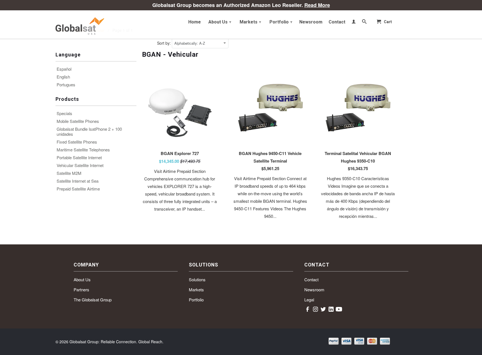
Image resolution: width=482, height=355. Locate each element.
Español (64, 69)
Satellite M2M (69, 173)
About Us (219, 22)
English (63, 76)
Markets (250, 22)
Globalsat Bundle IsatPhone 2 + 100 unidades (89, 132)
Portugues (66, 84)
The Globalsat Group (93, 299)
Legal (309, 299)
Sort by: (164, 43)
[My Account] (353, 22)
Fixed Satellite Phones (77, 141)
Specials (64, 113)
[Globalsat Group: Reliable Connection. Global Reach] (96, 25)
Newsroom (310, 22)
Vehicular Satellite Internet (80, 165)
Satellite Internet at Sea (77, 181)
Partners (81, 289)
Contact (337, 22)
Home (194, 22)
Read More (317, 5)
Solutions (197, 279)
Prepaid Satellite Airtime (78, 188)
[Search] (364, 22)
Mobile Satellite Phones (78, 121)
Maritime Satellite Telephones (83, 149)
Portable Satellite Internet (79, 157)
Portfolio (280, 22)
